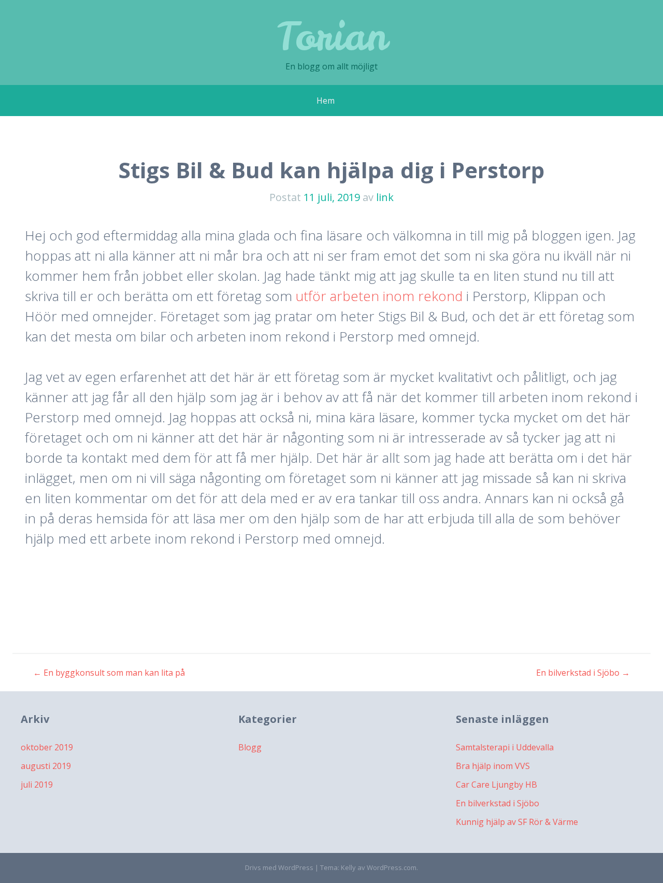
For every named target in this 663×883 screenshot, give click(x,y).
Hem (325, 100)
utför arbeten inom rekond (379, 296)
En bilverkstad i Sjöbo (583, 672)
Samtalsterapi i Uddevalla (505, 747)
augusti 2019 (46, 766)
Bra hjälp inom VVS (493, 766)
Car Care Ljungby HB (496, 784)
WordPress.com (391, 867)
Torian (331, 36)
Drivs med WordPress (279, 867)
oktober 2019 (47, 747)
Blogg (250, 747)
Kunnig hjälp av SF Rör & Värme (517, 822)
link (385, 197)
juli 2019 (37, 784)
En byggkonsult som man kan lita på (109, 672)
